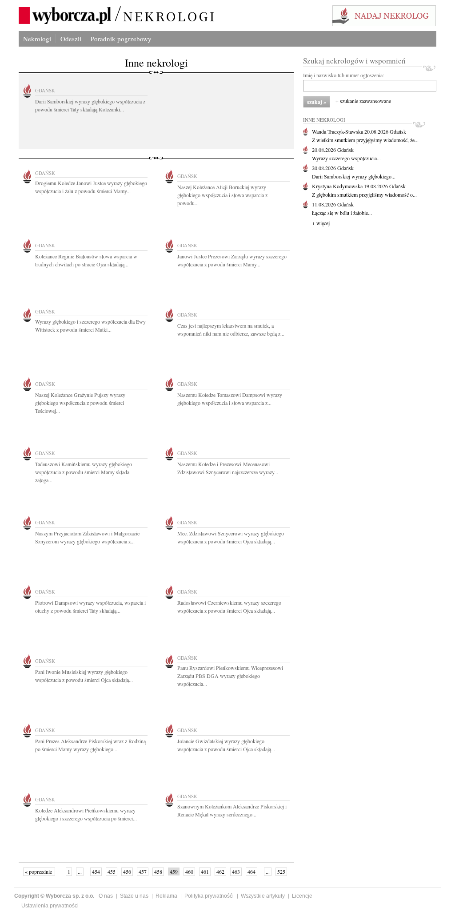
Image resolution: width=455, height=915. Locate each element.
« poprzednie (39, 871)
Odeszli (70, 38)
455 (112, 871)
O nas (106, 896)
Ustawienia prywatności (50, 906)
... (80, 871)
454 (96, 871)
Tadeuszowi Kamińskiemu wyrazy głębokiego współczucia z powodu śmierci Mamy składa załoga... (83, 471)
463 (236, 871)
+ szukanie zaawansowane (363, 100)
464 (251, 871)
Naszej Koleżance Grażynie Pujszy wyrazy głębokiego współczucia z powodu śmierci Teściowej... (80, 402)
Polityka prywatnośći (209, 896)
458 (158, 871)
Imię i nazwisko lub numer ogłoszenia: (343, 75)
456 (127, 871)
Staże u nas (134, 896)
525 (281, 871)
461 (205, 871)
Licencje (302, 896)
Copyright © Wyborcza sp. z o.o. (54, 896)
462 (220, 871)
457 (143, 871)
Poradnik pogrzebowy (121, 38)
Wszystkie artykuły (263, 896)
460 (189, 871)
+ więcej (321, 222)
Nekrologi (37, 38)
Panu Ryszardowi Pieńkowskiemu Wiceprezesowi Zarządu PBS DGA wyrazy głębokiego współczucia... (230, 675)
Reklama (166, 896)
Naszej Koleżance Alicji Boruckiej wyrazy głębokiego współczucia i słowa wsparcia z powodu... (222, 194)
